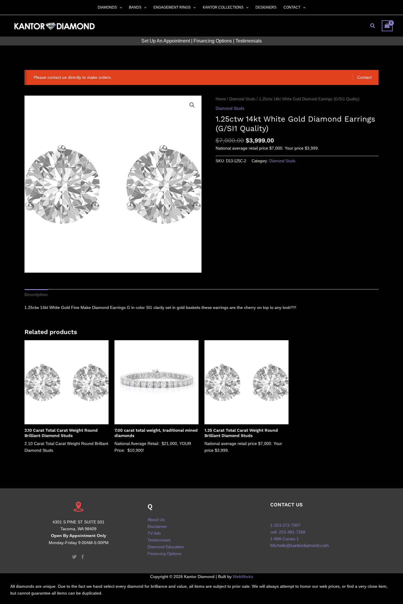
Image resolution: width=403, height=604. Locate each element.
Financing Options (213, 40)
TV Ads (154, 533)
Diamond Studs (242, 99)
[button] (119, 7)
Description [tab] (36, 294)
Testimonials (248, 40)
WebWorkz (243, 576)
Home (221, 99)
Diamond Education (166, 546)
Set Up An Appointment (165, 40)
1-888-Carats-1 (284, 538)
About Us (156, 519)
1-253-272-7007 (285, 525)
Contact (364, 77)
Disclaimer (157, 526)
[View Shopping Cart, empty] (387, 25)
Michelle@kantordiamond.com (299, 545)
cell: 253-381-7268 (287, 532)
